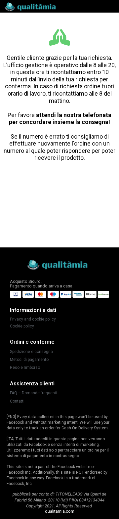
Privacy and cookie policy (33, 319)
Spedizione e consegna (31, 351)
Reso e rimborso (25, 367)
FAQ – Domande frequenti (33, 393)
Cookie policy (22, 326)
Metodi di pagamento (29, 359)
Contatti (17, 401)
